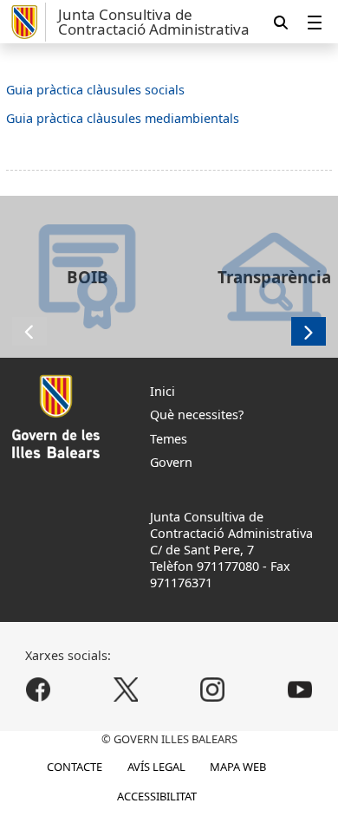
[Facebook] (38, 690)
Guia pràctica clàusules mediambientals (122, 118)
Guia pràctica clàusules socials (95, 89)
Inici (162, 391)
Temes (168, 439)
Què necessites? (197, 414)
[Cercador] (280, 22)
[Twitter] (125, 690)
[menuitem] (314, 22)
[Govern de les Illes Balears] (26, 22)
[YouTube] (299, 690)
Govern (171, 462)
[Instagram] (212, 690)
